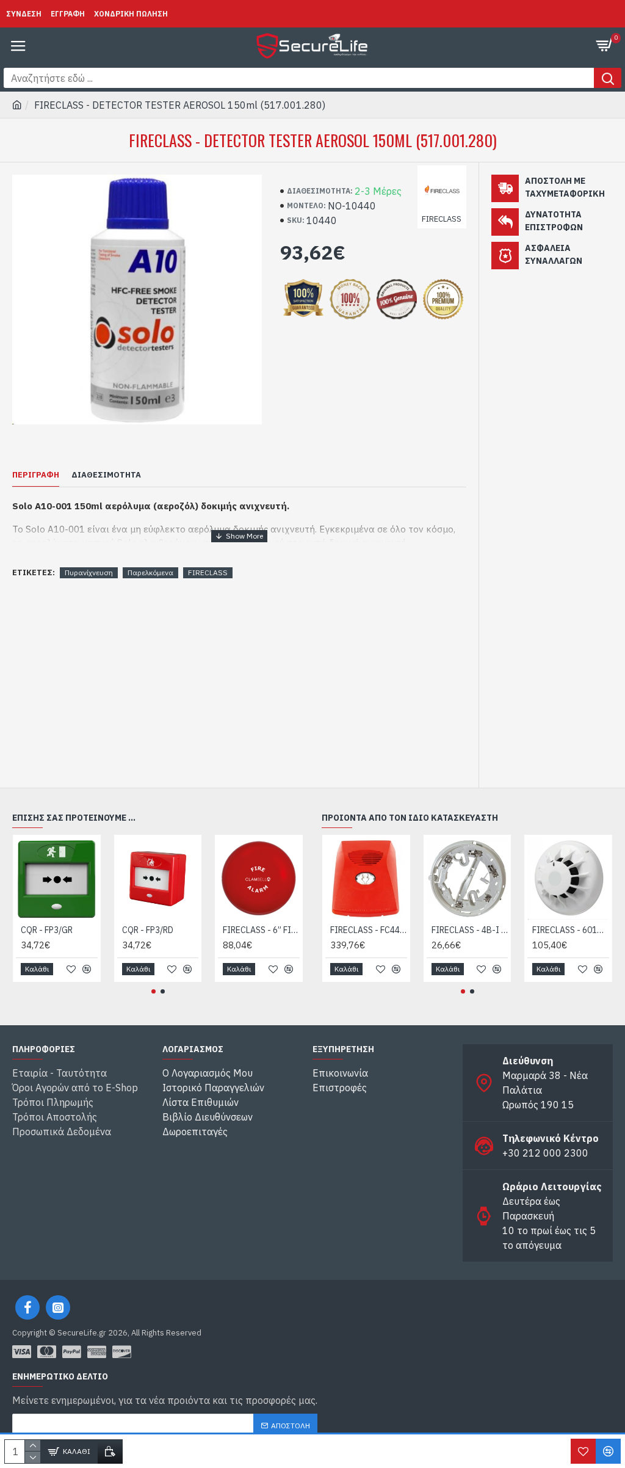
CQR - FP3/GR (47, 930)
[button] (153, 991)
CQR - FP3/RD (147, 930)
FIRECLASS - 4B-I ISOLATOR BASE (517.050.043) (470, 930)
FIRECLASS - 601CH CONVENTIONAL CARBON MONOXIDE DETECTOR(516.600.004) (570, 930)
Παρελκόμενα (150, 572)
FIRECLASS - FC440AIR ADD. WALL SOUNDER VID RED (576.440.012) (368, 930)
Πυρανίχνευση (89, 572)
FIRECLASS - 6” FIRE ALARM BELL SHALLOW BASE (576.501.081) (261, 930)
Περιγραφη (35, 475)
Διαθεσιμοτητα (106, 475)
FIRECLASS (208, 572)
